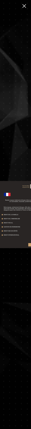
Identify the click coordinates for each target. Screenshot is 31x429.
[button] (24, 6)
